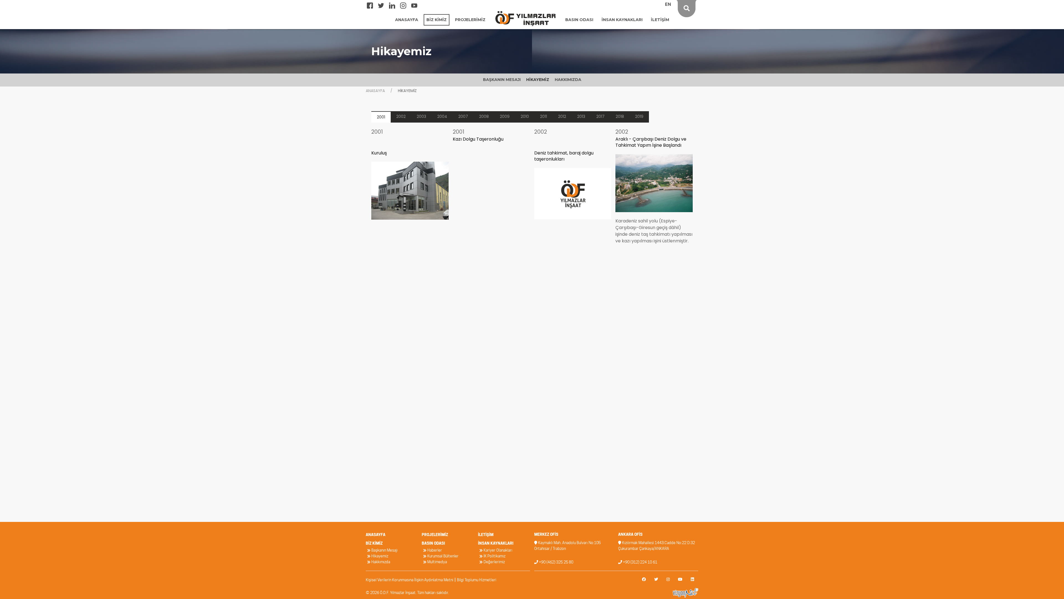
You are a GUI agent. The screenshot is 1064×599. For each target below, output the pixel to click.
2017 (600, 116)
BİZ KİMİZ (436, 19)
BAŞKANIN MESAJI (502, 79)
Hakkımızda (380, 562)
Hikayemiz (379, 556)
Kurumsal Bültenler (442, 556)
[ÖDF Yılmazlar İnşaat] (525, 18)
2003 (421, 116)
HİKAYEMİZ (537, 79)
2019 (639, 116)
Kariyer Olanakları (497, 550)
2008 (484, 116)
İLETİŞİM (660, 19)
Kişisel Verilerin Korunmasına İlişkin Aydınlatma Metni (409, 580)
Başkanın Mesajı (384, 550)
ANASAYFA (406, 19)
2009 (505, 116)
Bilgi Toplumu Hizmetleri (476, 580)
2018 (620, 116)
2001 (381, 117)
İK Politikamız (494, 556)
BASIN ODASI (579, 19)
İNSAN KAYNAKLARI (622, 19)
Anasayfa (375, 90)
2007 (463, 116)
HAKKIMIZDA (568, 79)
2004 (442, 116)
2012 (562, 116)
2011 (543, 116)
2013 (581, 116)
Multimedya (436, 562)
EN (668, 4)
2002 (401, 116)
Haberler (434, 550)
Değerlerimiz (494, 562)
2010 (525, 116)
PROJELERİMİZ (470, 19)
